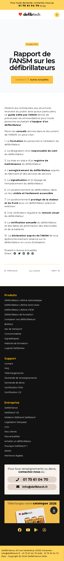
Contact (8, 363)
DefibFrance (11, 407)
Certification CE (12, 392)
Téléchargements (14, 373)
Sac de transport (13, 329)
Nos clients (10, 431)
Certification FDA (13, 387)
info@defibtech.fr (35, 487)
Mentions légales (13, 455)
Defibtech (20, 79)
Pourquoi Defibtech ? (16, 446)
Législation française (15, 422)
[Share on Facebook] (15, 253)
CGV (6, 427)
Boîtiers (8, 324)
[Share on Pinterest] (32, 253)
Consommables (12, 333)
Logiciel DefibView (14, 348)
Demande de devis (14, 382)
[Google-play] (36, 530)
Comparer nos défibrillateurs (19, 319)
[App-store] (44, 530)
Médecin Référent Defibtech (20, 417)
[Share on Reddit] (28, 253)
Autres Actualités (26, 250)
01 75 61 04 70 (28, 5)
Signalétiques (11, 338)
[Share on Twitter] (19, 253)
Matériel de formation (16, 343)
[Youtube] (28, 530)
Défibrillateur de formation (18, 314)
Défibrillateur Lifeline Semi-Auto (21, 305)
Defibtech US (11, 412)
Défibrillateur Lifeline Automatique (23, 300)
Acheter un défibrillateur (17, 441)
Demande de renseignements (20, 378)
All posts (34, 271)
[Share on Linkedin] (24, 253)
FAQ (6, 368)
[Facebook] (20, 530)
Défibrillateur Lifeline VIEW (19, 309)
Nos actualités (12, 436)
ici (44, 5)
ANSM (7, 450)
